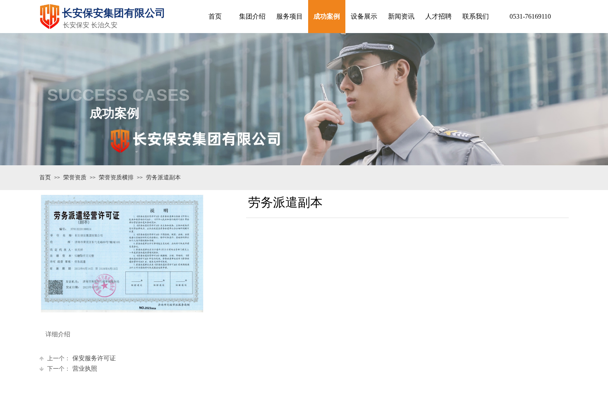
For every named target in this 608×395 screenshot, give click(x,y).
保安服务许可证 (81, 358)
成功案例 (327, 16)
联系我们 (475, 16)
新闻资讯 (401, 16)
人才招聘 (438, 16)
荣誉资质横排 (116, 177)
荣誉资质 (74, 177)
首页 (45, 177)
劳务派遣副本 (163, 177)
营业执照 (72, 368)
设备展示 (364, 16)
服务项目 (289, 16)
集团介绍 (252, 16)
